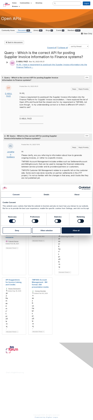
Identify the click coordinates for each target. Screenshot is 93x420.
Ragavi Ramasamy (14, 288)
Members (74, 30)
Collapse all (63, 47)
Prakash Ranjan (13, 241)
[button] (26, 3)
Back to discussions (15, 42)
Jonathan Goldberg (11, 154)
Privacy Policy (11, 409)
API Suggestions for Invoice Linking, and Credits (14, 282)
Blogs (49, 30)
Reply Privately (84, 89)
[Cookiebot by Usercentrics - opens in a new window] (80, 188)
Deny (17, 230)
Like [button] (86, 77)
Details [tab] (46, 195)
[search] (55, 3)
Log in (86, 3)
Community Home (8, 30)
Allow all (76, 230)
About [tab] (76, 195)
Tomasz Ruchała (40, 291)
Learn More (10, 390)
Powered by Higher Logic (46, 417)
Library (37, 30)
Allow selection (46, 230)
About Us (9, 405)
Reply (74, 89)
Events (60, 30)
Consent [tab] (16, 195)
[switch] (35, 221)
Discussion (23, 30)
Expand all (51, 47)
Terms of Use (11, 407)
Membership (10, 387)
